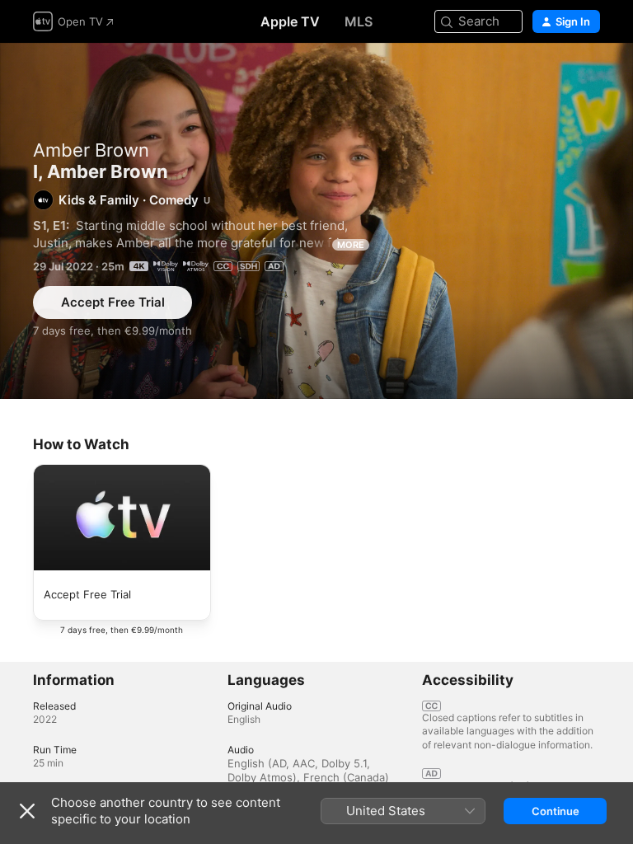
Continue (555, 811)
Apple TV (290, 21)
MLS (359, 21)
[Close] (27, 811)
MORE (350, 245)
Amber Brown (91, 150)
